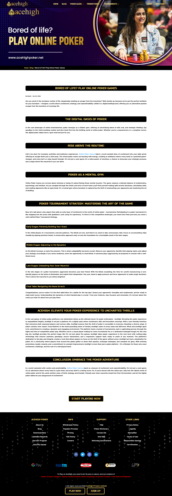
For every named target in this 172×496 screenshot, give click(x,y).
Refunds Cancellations (101, 441)
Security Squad (39, 445)
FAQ (101, 425)
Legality (132, 429)
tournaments (110, 4)
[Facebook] (76, 454)
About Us (40, 425)
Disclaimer (132, 433)
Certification (132, 445)
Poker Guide (76, 4)
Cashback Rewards (40, 437)
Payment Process (70, 429)
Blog (64, 4)
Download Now (39, 433)
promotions (93, 4)
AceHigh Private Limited (96, 486)
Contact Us (101, 433)
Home (55, 4)
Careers (70, 441)
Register (160, 4)
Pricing (71, 433)
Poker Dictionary (101, 429)
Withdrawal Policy (70, 425)
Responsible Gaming (132, 441)
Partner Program (40, 441)
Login (149, 4)
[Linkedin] (96, 454)
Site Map (101, 437)
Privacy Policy (132, 425)
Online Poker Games (87, 154)
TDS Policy (70, 437)
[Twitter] (82, 454)
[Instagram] (89, 454)
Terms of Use (132, 437)
